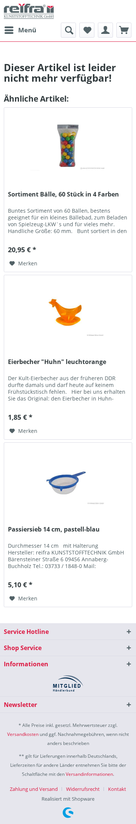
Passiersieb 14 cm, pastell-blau (54, 529)
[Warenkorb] (123, 30)
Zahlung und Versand (34, 789)
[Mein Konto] (105, 30)
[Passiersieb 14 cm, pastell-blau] (68, 480)
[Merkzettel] (86, 30)
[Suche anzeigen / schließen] (68, 30)
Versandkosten (23, 734)
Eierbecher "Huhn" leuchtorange (57, 362)
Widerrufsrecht (83, 789)
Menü (27, 30)
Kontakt (117, 789)
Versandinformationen (89, 774)
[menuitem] (20, 30)
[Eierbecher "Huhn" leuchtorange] (68, 313)
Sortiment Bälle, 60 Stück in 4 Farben (63, 194)
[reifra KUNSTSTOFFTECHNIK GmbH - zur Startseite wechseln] (29, 11)
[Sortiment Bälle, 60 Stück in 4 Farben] (68, 145)
